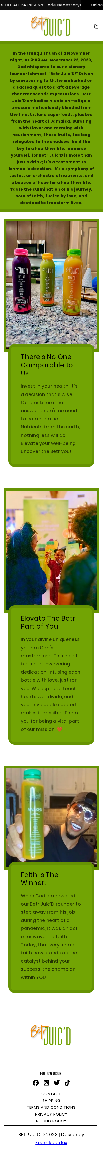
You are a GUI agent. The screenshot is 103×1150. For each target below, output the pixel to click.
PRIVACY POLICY (51, 1114)
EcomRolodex (52, 1142)
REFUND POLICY (51, 1121)
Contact (51, 1093)
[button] (6, 26)
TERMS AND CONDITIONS (51, 1107)
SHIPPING (51, 1100)
